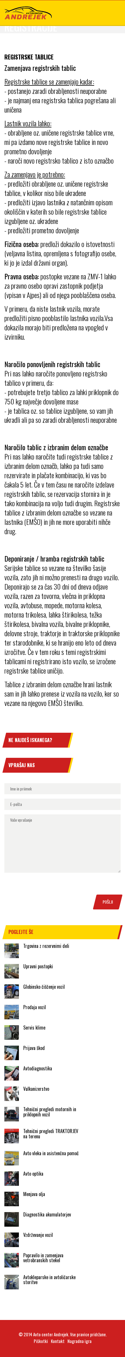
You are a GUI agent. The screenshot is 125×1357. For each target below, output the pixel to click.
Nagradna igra (79, 1341)
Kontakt (58, 1341)
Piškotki (41, 1341)
